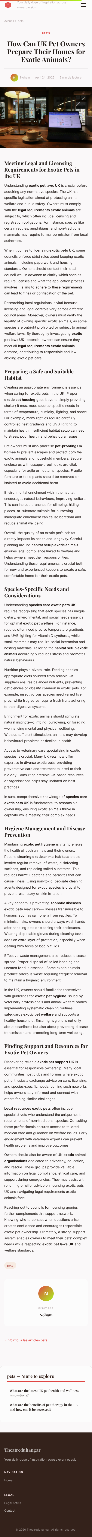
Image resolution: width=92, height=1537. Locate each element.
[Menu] (83, 4)
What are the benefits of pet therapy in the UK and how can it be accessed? (44, 1407)
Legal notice (12, 1503)
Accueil (9, 21)
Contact (9, 1510)
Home (8, 1480)
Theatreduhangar (22, 1450)
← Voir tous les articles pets (25, 1340)
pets (21, 21)
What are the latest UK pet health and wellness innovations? (44, 1393)
